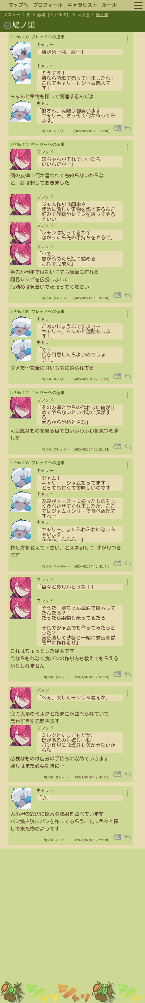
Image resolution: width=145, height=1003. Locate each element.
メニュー (12, 15)
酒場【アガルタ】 (54, 15)
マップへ (18, 4)
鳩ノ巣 (102, 15)
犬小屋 (83, 15)
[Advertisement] (72, 928)
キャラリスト (82, 4)
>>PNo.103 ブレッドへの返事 (37, 37)
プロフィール (48, 4)
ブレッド (59, 298)
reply (127, 128)
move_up (117, 128)
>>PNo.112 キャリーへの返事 (37, 144)
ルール (109, 4)
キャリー (59, 131)
